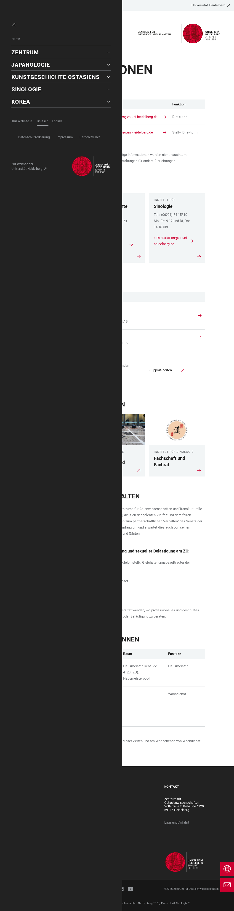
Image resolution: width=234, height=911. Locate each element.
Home (15, 39)
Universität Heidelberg (208, 5)
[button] (61, 52)
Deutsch (42, 121)
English (57, 121)
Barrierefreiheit (90, 137)
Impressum (65, 137)
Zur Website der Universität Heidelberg (27, 166)
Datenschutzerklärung (34, 137)
